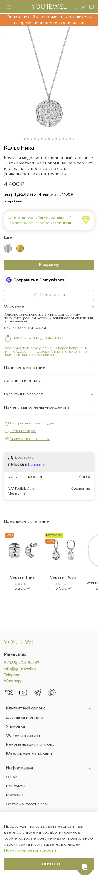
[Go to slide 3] (31, 139)
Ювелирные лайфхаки (29, 754)
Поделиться (51, 295)
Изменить (36, 464)
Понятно (49, 863)
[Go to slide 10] (56, 139)
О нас (11, 777)
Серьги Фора (63, 578)
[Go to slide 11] (59, 139)
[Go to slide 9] (52, 139)
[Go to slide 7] (45, 139)
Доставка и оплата (24, 718)
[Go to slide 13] (66, 139)
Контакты (15, 786)
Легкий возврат (23, 431)
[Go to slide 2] (28, 139)
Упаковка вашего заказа (30, 439)
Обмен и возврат (23, 736)
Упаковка (15, 727)
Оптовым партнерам (27, 804)
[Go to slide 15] (73, 139)
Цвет (9, 238)
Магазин (14, 795)
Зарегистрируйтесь (22, 223)
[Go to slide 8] (49, 139)
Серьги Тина (22, 578)
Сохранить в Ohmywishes (38, 279)
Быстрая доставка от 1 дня (32, 423)
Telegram (12, 675)
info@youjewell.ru (20, 669)
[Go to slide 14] (70, 139)
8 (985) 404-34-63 (21, 663)
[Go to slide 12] (63, 139)
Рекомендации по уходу (30, 745)
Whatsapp (13, 681)
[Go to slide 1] (24, 139)
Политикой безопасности (30, 851)
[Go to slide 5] (38, 139)
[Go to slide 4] (35, 139)
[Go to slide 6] (42, 139)
